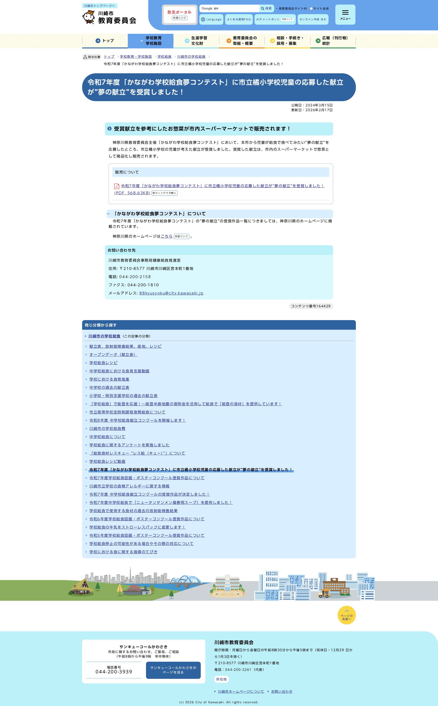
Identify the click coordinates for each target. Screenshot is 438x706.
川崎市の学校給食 (191, 56)
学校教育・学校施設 (136, 56)
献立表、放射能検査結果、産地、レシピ (125, 346)
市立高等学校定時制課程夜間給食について (127, 412)
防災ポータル (180, 14)
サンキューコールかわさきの (173, 670)
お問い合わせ (282, 691)
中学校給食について (107, 437)
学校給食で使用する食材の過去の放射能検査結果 (133, 511)
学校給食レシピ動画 (107, 461)
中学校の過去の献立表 (109, 387)
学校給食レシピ (103, 363)
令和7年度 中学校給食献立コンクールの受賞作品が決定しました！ (149, 494)
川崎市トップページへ (99, 5)
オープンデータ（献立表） (113, 354)
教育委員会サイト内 (293, 8)
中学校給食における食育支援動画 (119, 371)
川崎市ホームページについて (241, 691)
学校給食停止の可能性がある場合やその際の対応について (141, 543)
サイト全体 (321, 8)
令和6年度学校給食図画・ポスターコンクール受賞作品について (147, 519)
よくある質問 (239, 19)
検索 (268, 8)
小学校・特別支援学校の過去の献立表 (123, 396)
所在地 (221, 679)
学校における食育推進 (109, 379)
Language (214, 19)
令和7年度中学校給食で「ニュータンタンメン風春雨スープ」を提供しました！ (161, 502)
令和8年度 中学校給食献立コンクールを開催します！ (137, 420)
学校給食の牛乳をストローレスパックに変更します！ (137, 527)
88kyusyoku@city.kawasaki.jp (171, 293)
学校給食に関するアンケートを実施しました (129, 445)
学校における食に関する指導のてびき (123, 552)
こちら (174, 236)
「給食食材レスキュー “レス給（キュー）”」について (137, 453)
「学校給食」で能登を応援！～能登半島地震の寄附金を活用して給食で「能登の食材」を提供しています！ (185, 404)
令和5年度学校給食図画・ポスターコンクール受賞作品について (147, 535)
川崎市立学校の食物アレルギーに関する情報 (129, 486)
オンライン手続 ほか (313, 19)
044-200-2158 (135, 277)
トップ (109, 56)
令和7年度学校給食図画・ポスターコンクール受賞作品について (147, 478)
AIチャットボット (274, 19)
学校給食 (165, 56)
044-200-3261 (238, 669)
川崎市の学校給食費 (107, 428)
